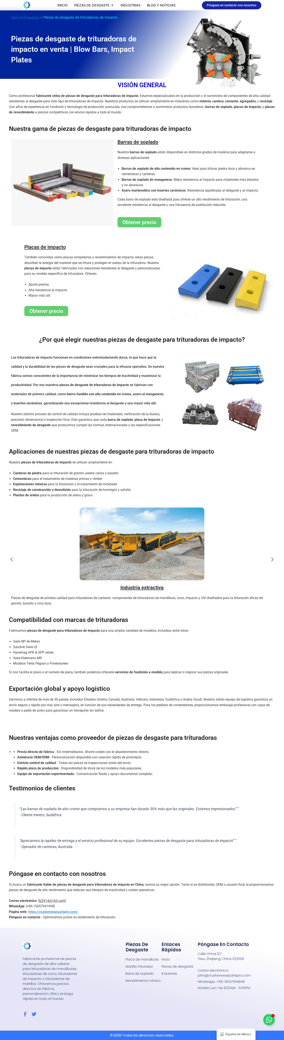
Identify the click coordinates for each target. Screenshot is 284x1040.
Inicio (15, 17)
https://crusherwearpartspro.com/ (53, 912)
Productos (31, 17)
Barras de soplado (137, 142)
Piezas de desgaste (177, 966)
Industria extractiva (142, 588)
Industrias (169, 973)
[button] (11, 559)
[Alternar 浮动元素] (269, 1019)
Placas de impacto (45, 247)
